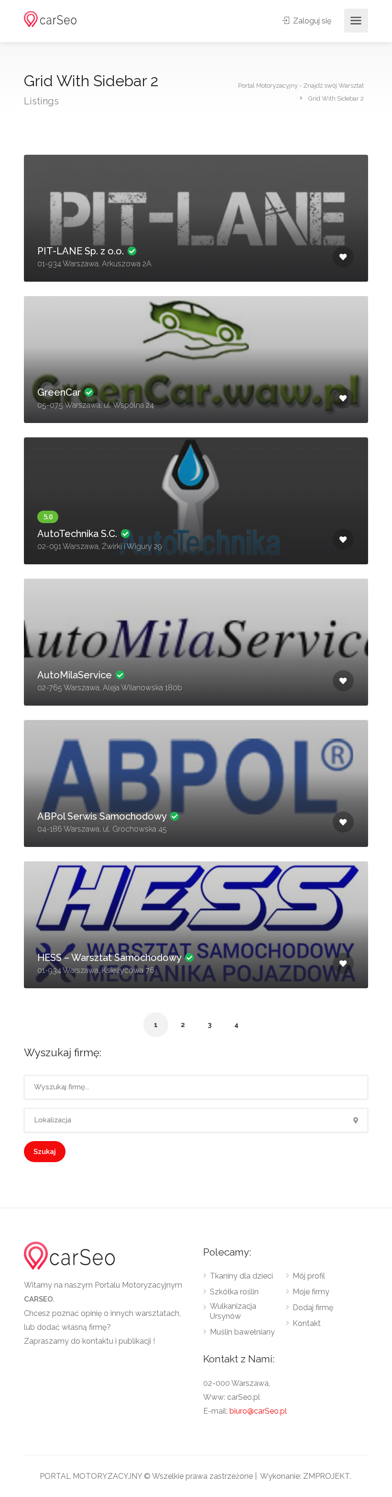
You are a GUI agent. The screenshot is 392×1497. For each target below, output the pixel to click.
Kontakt (307, 1323)
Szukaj (44, 1151)
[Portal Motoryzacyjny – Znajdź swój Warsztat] (50, 18)
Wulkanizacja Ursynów (233, 1311)
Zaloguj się (311, 20)
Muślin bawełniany (242, 1332)
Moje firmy (311, 1291)
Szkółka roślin (234, 1291)
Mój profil (309, 1275)
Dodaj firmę (313, 1307)
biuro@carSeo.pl (258, 1411)
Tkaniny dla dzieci (241, 1275)
